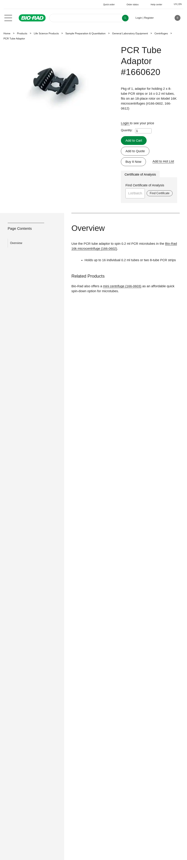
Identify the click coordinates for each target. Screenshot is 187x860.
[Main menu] (8, 17)
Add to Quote (135, 151)
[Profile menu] (161, 18)
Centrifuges (161, 33)
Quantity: (126, 130)
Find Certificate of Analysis (144, 185)
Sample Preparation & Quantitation (85, 33)
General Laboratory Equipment (130, 33)
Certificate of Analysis (140, 174)
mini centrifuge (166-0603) (122, 286)
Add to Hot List (163, 161)
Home (6, 33)
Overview (16, 243)
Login (125, 123)
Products (22, 33)
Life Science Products (46, 33)
